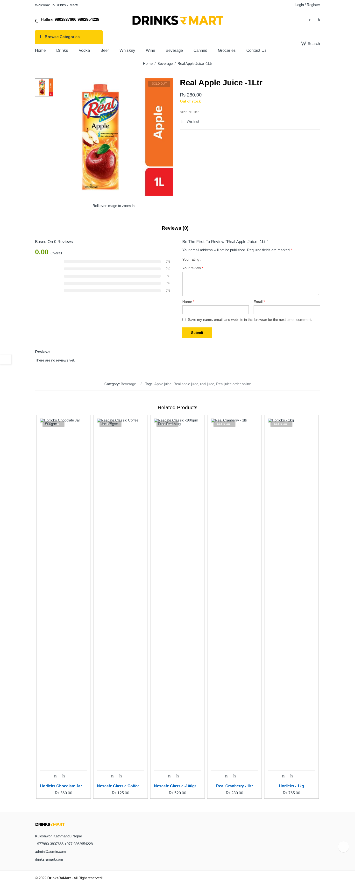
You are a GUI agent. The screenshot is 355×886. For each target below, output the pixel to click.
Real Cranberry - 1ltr (234, 786)
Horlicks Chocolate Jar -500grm (63, 786)
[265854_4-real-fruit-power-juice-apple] (44, 87)
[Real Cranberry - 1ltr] (234, 600)
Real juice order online (233, 384)
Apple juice (162, 384)
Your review (192, 268)
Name (188, 302)
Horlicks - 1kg (291, 786)
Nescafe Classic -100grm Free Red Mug (177, 786)
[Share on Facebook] (190, 127)
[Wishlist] (319, 20)
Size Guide (190, 112)
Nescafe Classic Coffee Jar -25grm (120, 786)
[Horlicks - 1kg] (291, 600)
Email (259, 302)
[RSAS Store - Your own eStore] (177, 19)
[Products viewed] (343, 846)
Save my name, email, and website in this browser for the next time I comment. (250, 320)
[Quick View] (71, 776)
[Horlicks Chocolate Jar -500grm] (63, 600)
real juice (207, 384)
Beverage (165, 64)
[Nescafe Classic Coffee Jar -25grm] (120, 600)
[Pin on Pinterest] (208, 127)
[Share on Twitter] (181, 127)
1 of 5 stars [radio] (205, 259)
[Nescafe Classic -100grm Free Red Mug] (177, 600)
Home (148, 64)
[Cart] (310, 20)
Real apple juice (185, 384)
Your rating (190, 259)
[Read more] (55, 776)
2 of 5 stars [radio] (207, 259)
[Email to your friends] (199, 127)
